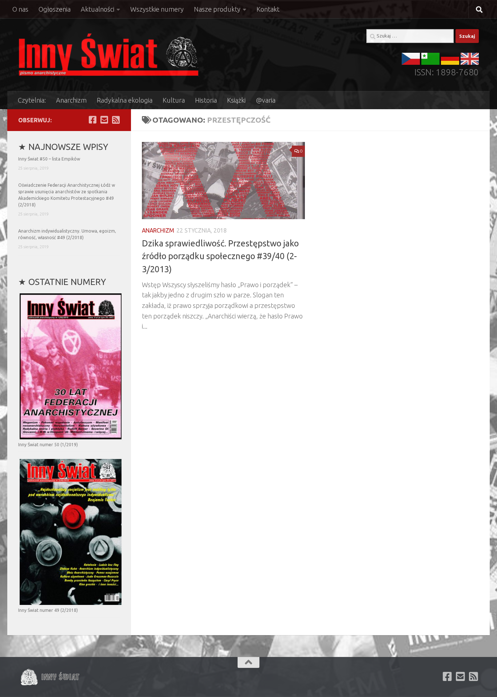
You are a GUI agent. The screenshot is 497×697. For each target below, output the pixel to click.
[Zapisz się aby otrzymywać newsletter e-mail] (104, 119)
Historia (206, 100)
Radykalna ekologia (124, 100)
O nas (20, 9)
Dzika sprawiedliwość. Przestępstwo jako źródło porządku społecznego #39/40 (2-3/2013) (220, 256)
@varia (265, 100)
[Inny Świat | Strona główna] (108, 54)
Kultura (174, 100)
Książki (236, 100)
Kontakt (268, 9)
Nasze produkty (217, 9)
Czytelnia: (32, 100)
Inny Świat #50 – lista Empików (49, 159)
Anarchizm (71, 100)
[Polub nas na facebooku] (92, 119)
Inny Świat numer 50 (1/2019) (48, 444)
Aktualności (97, 9)
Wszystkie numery (157, 9)
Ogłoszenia (55, 9)
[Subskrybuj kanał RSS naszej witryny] (115, 119)
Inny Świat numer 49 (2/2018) (48, 610)
